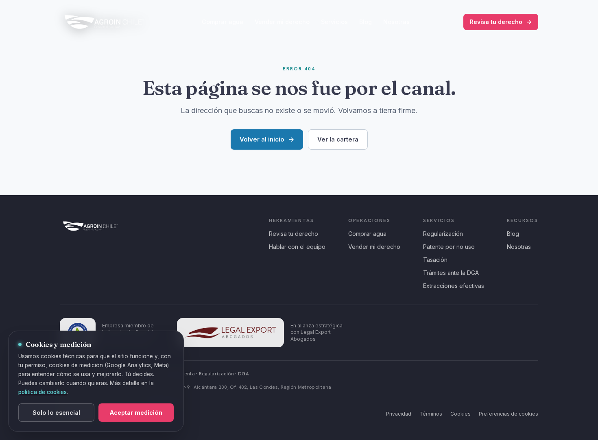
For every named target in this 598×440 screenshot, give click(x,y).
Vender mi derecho (282, 21)
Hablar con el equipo (297, 246)
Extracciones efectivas (453, 285)
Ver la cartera (337, 139)
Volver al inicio (267, 139)
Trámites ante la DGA (451, 272)
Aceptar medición (136, 412)
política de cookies (42, 392)
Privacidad (398, 414)
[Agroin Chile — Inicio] (104, 22)
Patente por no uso (449, 246)
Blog (365, 21)
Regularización (443, 233)
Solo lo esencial (56, 412)
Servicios (334, 21)
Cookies (460, 414)
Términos (430, 414)
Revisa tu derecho (501, 21)
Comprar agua (222, 21)
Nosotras (396, 21)
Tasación (435, 259)
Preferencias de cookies (508, 414)
